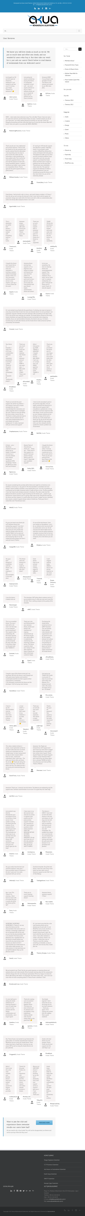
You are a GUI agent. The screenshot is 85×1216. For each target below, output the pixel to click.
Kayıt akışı (68, 154)
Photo (67, 134)
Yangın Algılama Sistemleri (52, 1160)
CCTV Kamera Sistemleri (51, 1165)
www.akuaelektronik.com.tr (55, 1201)
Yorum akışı (68, 159)
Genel (67, 129)
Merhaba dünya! (69, 61)
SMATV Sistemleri (49, 1179)
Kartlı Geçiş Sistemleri (50, 1174)
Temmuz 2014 (69, 100)
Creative (67, 121)
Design (67, 125)
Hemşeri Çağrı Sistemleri (51, 1183)
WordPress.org (69, 163)
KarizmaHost (51, 1211)
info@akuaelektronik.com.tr (44, 4)
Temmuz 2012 (69, 104)
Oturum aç (68, 150)
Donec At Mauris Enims (71, 69)
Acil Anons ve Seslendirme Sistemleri (55, 1169)
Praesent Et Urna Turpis (71, 65)
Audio (66, 117)
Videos (67, 138)
